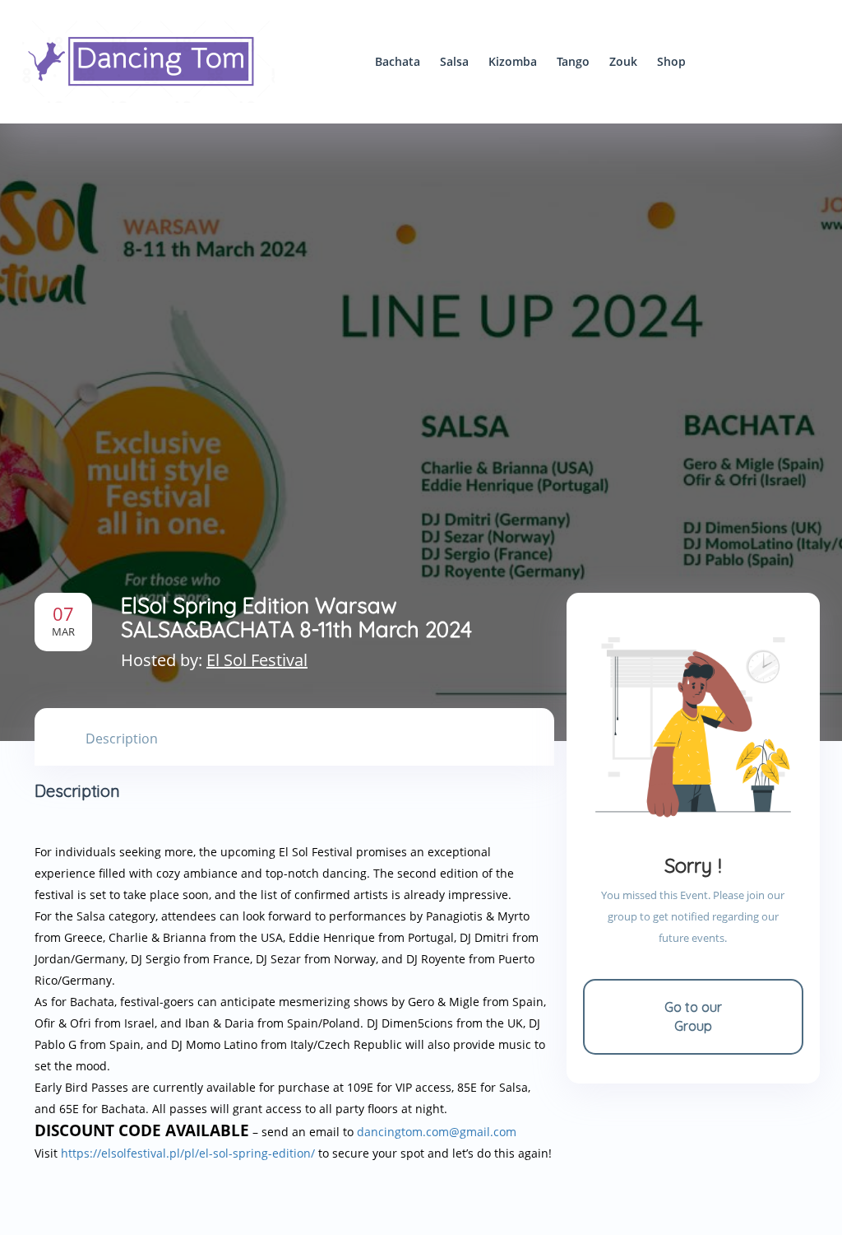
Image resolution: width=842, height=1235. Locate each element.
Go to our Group (693, 1016)
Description (122, 738)
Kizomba (512, 61)
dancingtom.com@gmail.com (436, 1131)
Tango (573, 61)
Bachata (397, 61)
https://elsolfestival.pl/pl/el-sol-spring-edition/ (188, 1153)
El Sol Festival (257, 660)
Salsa (454, 61)
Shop (671, 61)
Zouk (623, 61)
